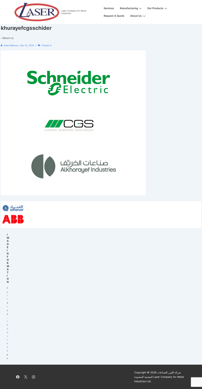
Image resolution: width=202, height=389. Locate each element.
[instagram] (34, 377)
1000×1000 (7, 336)
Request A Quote (114, 15)
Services (109, 8)
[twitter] (26, 377)
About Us (136, 15)
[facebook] (18, 377)
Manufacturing (129, 8)
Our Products (155, 8)
